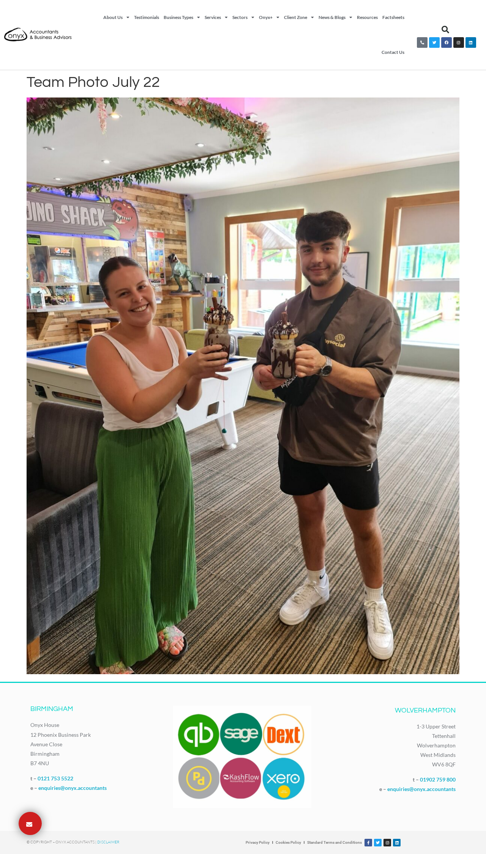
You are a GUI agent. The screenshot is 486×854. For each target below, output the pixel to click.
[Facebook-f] (368, 842)
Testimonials (146, 17)
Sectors (240, 17)
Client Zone (295, 17)
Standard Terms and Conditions (334, 842)
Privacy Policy (258, 842)
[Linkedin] (470, 42)
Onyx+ (266, 17)
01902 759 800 (438, 779)
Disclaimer (108, 842)
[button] (445, 29)
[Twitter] (434, 42)
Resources (367, 17)
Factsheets (393, 17)
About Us (113, 17)
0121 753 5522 (55, 778)
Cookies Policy (288, 842)
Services (213, 17)
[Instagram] (458, 42)
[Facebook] (446, 42)
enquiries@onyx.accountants (72, 788)
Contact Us (393, 52)
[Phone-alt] (422, 42)
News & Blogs (332, 17)
